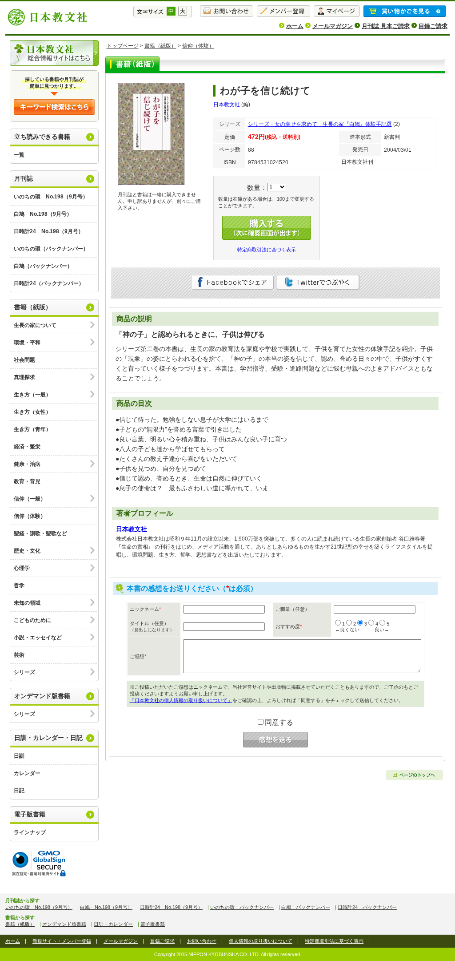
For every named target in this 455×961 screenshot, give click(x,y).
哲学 (19, 585)
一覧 (19, 155)
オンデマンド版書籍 (42, 695)
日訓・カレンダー (113, 924)
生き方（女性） (32, 412)
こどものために (32, 620)
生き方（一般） (32, 395)
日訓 (19, 756)
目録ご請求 (433, 26)
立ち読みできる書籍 (42, 136)
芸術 (19, 655)
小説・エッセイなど (38, 637)
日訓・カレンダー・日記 (48, 737)
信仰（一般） (30, 499)
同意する (279, 722)
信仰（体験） (30, 516)
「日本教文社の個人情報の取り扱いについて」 (181, 700)
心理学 (22, 568)
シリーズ (24, 672)
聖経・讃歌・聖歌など (40, 533)
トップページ (123, 46)
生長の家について (35, 325)
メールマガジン (332, 26)
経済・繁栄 (27, 447)
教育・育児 (27, 481)
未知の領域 (27, 603)
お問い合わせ (201, 941)
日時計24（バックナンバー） (49, 283)
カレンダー (27, 773)
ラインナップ (30, 832)
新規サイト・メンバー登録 (61, 941)
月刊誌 (23, 178)
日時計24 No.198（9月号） (49, 231)
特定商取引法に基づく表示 (266, 249)
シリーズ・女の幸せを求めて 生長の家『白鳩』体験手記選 (320, 124)
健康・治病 (27, 464)
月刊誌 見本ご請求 (386, 26)
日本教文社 (226, 104)
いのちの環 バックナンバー (242, 907)
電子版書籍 (29, 814)
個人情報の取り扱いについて (260, 941)
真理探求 (24, 377)
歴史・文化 (27, 551)
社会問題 (24, 360)
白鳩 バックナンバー (305, 907)
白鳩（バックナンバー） (43, 266)
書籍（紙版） (33, 307)
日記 (19, 790)
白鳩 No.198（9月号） (43, 214)
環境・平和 (27, 342)
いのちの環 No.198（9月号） (51, 197)
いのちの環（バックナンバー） (51, 249)
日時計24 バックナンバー (367, 907)
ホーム (294, 26)
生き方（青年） (32, 429)
